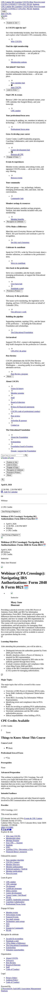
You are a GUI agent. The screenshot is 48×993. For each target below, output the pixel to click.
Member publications (14, 871)
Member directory (13, 864)
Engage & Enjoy (13, 157)
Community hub (17, 198)
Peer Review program (19, 374)
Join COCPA (6, 13)
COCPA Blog (27, 2)
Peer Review (11, 963)
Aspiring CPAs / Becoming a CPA (19, 849)
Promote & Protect (14, 291)
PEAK (29, 4)
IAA (7, 924)
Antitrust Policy (12, 980)
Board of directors (18, 402)
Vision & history (17, 388)
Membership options (19, 62)
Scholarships (16, 442)
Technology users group (15, 921)
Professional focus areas (20, 129)
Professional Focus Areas (15, 904)
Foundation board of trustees (22, 446)
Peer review (15, 416)
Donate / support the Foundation (23, 451)
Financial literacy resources (16, 852)
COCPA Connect (12, 862)
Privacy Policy (11, 978)
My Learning (17, 2)
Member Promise (12, 840)
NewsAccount (39, 2)
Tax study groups (12, 919)
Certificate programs (14, 888)
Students (36, 4)
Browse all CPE (17, 154)
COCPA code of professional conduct (25, 411)
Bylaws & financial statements (22, 407)
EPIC (8, 847)
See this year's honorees (20, 242)
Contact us (15, 425)
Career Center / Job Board (16, 895)
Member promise (17, 393)
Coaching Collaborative (15, 902)
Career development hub (20, 150)
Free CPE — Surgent (14, 843)
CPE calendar (11, 884)
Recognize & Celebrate (15, 222)
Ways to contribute (18, 263)
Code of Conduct (12, 969)
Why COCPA (16, 41)
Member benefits (17, 219)
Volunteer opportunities (15, 950)
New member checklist (15, 860)
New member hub (18, 83)
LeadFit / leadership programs (17, 900)
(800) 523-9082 (7, 827)
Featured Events (12, 917)
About (9, 376)
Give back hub (16, 284)
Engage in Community (15, 928)
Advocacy (10, 960)
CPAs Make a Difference (15, 943)
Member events (12, 912)
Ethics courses (11, 891)
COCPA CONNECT (9, 4)
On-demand (10, 886)
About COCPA (12, 958)
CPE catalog (16, 111)
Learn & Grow (12, 90)
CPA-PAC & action (18, 351)
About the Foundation (19, 437)
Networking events (13, 915)
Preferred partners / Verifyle (16, 869)
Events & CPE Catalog (33, 818)
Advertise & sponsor (19, 420)
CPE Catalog (6, 2)
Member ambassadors (14, 867)
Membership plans (13, 838)
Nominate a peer (17, 288)
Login (4, 11)
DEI (7, 926)
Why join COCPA (13, 836)
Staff (13, 398)
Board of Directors (13, 965)
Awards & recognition (14, 939)
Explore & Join (12, 23)
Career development (14, 893)
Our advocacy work (18, 312)
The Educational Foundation (22, 332)
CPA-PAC (22, 4)
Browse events (16, 178)
